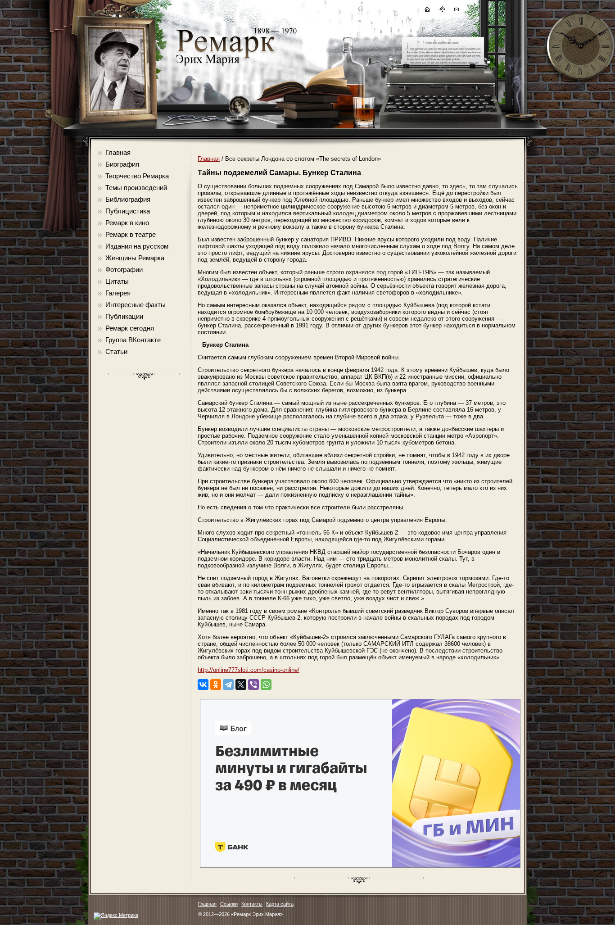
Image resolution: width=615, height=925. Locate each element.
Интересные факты (135, 304)
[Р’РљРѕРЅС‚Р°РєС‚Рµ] (203, 684)
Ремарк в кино (127, 223)
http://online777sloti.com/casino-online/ (248, 670)
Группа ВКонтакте (133, 340)
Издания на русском (136, 246)
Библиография (127, 199)
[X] (240, 684)
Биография (122, 164)
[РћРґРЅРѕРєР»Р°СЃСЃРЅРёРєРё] (215, 684)
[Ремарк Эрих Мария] (225, 65)
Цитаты (117, 281)
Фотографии (124, 269)
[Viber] (253, 684)
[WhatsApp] (266, 684)
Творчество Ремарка (137, 176)
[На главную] (426, 10)
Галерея (118, 293)
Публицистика (127, 211)
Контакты (251, 904)
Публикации (124, 316)
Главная (118, 152)
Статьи (116, 351)
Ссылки (229, 904)
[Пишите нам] (456, 10)
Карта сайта (280, 904)
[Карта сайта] (441, 10)
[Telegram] (228, 684)
